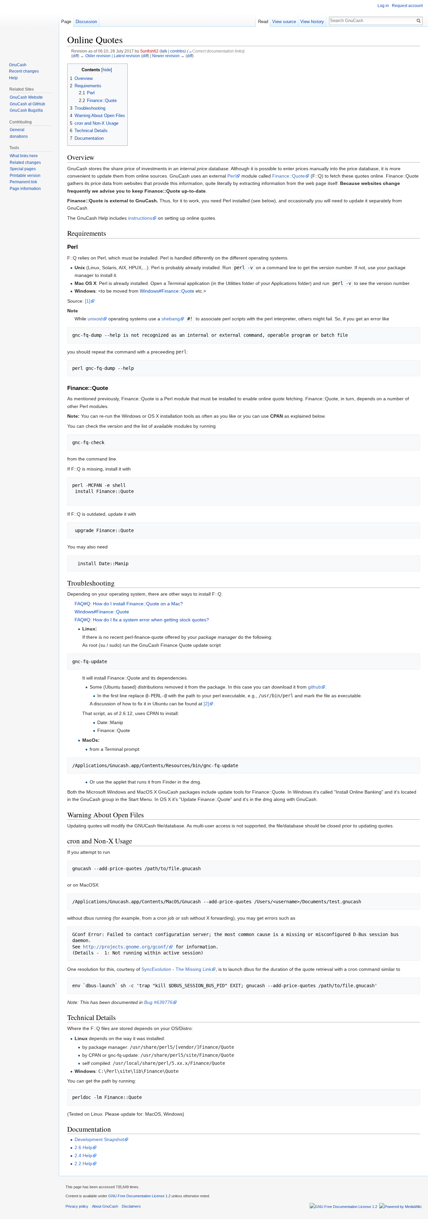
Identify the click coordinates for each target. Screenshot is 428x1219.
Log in (383, 5)
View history (312, 21)
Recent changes (24, 71)
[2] (206, 703)
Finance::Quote (288, 176)
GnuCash (17, 65)
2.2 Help (83, 1163)
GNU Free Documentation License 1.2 (139, 1196)
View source (284, 21)
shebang (171, 318)
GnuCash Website (26, 97)
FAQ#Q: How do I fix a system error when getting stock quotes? (142, 619)
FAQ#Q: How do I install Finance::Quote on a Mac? (129, 603)
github (314, 687)
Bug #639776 (158, 1002)
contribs (177, 51)
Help (13, 78)
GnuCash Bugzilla (26, 110)
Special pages (23, 169)
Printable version (25, 175)
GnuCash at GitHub (27, 104)
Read (263, 21)
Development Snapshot (99, 1139)
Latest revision (127, 56)
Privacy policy (77, 1206)
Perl (231, 176)
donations (19, 136)
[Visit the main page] (29, 27)
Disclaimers (131, 1206)
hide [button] (107, 70)
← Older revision (95, 56)
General (17, 129)
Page (66, 21)
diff (75, 56)
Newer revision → (168, 56)
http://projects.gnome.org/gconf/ (126, 946)
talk (164, 51)
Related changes (25, 162)
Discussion (86, 21)
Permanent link (23, 182)
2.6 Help (83, 1147)
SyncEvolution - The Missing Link (176, 969)
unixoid (95, 318)
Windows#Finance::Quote (167, 291)
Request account (407, 5)
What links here (24, 156)
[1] (87, 301)
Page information (25, 188)
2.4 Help (83, 1155)
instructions (140, 218)
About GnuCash (105, 1206)
